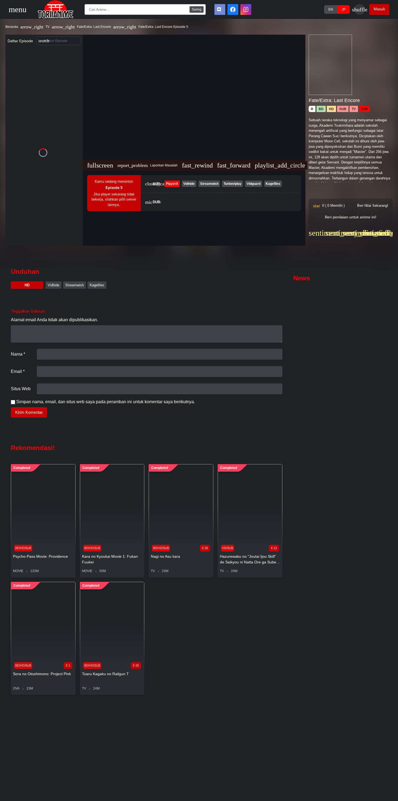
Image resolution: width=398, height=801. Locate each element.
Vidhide (53, 285)
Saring (196, 9)
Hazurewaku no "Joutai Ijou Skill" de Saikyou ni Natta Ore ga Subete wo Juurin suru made (249, 559)
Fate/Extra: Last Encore (94, 27)
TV (47, 27)
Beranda (11, 27)
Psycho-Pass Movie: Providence (40, 556)
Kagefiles (97, 285)
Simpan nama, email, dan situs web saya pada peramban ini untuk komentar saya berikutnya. (105, 401)
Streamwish (74, 285)
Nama (18, 354)
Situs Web (21, 388)
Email (18, 371)
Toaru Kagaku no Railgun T (105, 674)
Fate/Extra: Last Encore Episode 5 (163, 27)
